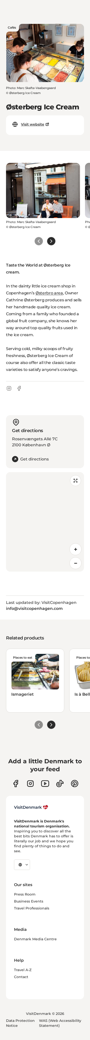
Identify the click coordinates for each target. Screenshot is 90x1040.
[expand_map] (75, 480)
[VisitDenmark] (31, 807)
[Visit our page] (30, 783)
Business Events (28, 901)
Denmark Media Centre (35, 939)
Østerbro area (49, 293)
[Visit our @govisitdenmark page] (60, 783)
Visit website (32, 124)
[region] (45, 522)
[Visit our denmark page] (15, 783)
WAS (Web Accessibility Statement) (60, 1023)
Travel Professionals (31, 908)
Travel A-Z (23, 970)
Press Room (25, 894)
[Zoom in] (76, 549)
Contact (21, 977)
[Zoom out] (76, 563)
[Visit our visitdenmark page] (45, 783)
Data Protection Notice (20, 1023)
